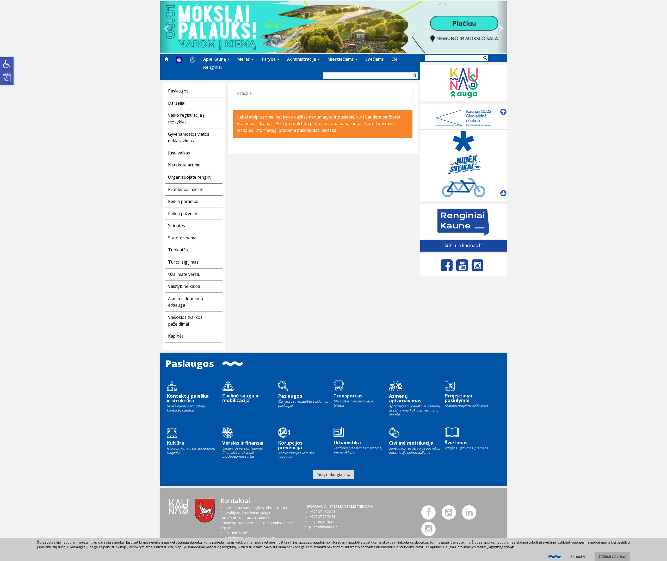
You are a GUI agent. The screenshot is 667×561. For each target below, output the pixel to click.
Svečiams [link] (374, 59)
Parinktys (578, 556)
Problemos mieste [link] (185, 189)
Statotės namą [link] (182, 238)
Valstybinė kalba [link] (184, 286)
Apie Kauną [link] (215, 59)
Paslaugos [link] (178, 91)
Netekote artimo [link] (184, 165)
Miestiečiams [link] (341, 59)
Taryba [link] (269, 59)
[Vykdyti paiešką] (414, 75)
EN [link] (394, 59)
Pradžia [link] (244, 93)
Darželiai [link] (176, 103)
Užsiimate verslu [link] (184, 274)
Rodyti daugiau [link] (331, 474)
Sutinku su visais (612, 556)
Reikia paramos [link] (183, 201)
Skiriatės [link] (176, 225)
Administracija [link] (302, 59)
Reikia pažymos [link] (183, 213)
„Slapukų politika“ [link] (500, 547)
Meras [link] (244, 59)
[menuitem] (166, 59)
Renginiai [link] (212, 67)
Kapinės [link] (176, 336)
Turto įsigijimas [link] (183, 262)
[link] (7, 64)
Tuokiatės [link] (178, 250)
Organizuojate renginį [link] (189, 177)
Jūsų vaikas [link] (179, 153)
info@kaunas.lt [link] (325, 527)
